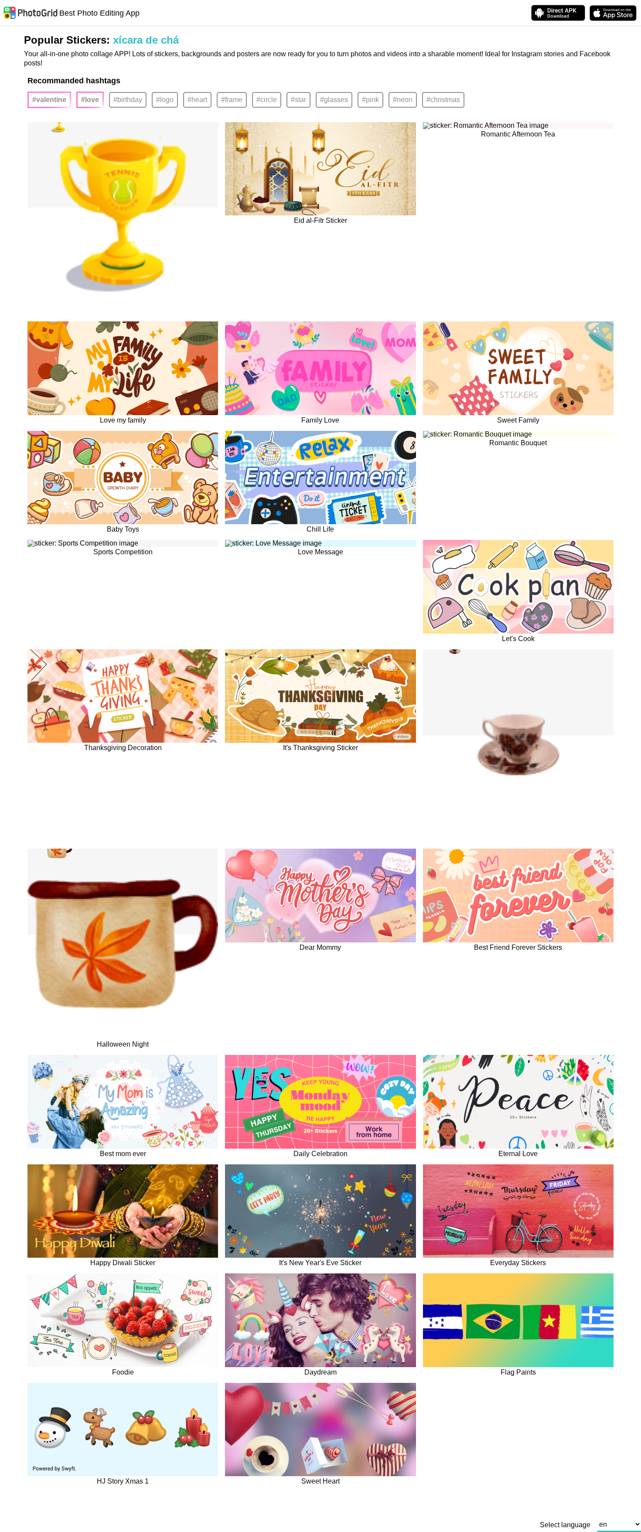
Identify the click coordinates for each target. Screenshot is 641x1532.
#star (298, 99)
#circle (266, 99)
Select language (565, 1525)
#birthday (127, 99)
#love (90, 99)
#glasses (334, 99)
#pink (370, 99)
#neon (403, 99)
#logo (165, 99)
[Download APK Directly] (558, 13)
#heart (197, 99)
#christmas (443, 99)
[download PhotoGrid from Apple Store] (613, 13)
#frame (231, 99)
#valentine (49, 99)
